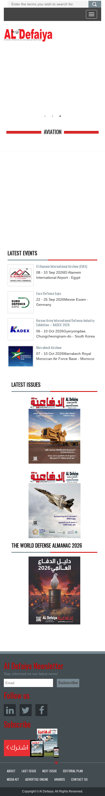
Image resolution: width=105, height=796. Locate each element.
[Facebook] (41, 710)
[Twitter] (26, 710)
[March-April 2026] (54, 431)
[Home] (28, 35)
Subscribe (31, 743)
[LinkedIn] (10, 710)
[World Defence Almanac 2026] (54, 590)
